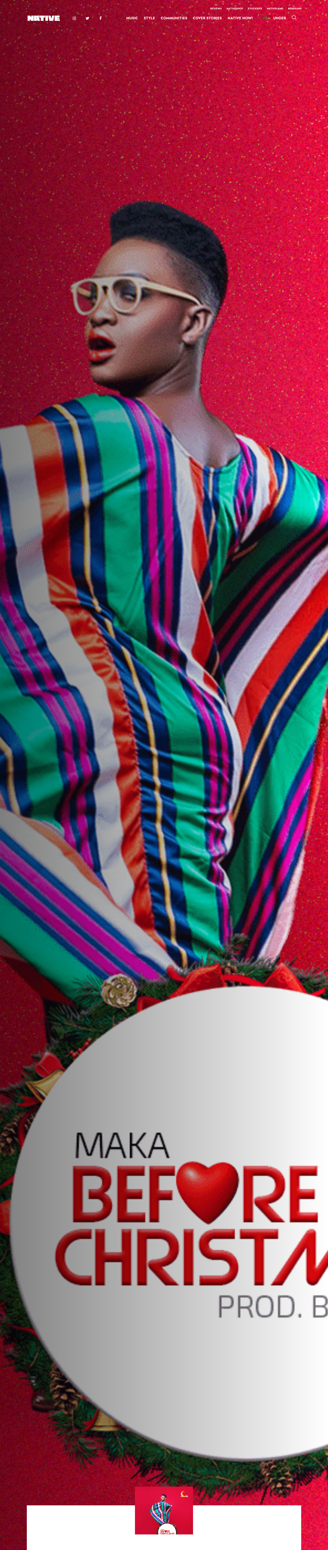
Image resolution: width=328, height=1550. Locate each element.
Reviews (216, 8)
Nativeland (275, 8)
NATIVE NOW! (240, 18)
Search (294, 17)
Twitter (87, 18)
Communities (174, 18)
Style (149, 18)
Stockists (255, 8)
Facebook (100, 18)
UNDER (279, 18)
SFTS (263, 18)
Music (132, 18)
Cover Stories (207, 18)
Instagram (74, 18)
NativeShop (235, 8)
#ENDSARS (295, 8)
